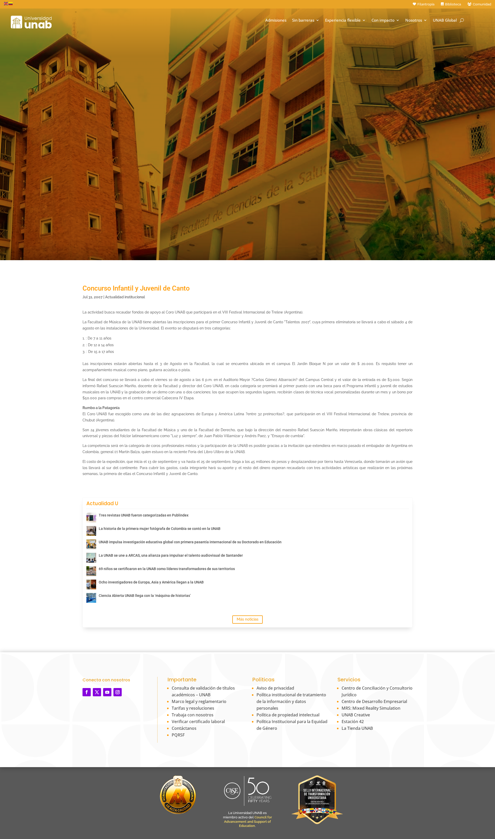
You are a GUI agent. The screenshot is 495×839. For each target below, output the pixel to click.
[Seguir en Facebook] (86, 692)
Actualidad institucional (125, 297)
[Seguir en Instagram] (117, 692)
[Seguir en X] (97, 692)
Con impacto (383, 20)
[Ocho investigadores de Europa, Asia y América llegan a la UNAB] (91, 584)
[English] (6, 3)
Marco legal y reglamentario (199, 701)
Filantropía (425, 4)
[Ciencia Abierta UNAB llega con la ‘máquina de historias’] (91, 598)
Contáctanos (184, 728)
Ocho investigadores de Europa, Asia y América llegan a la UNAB (151, 582)
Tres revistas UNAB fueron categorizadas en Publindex (143, 515)
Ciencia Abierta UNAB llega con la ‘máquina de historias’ (145, 596)
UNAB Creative (356, 715)
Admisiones (275, 20)
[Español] (11, 3)
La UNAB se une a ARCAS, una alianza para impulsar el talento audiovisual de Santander (171, 555)
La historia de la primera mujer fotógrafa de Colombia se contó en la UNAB (159, 529)
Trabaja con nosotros (192, 715)
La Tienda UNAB (357, 728)
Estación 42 (353, 721)
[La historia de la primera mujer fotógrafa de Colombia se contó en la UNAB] (91, 531)
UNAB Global (445, 20)
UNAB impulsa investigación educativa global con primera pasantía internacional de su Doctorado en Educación (190, 542)
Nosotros (413, 20)
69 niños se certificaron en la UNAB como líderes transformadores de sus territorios (167, 569)
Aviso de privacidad (275, 688)
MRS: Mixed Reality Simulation (371, 708)
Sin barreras (303, 20)
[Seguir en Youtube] (107, 692)
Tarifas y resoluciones (193, 708)
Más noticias (247, 619)
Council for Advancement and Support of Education (248, 821)
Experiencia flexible (343, 20)
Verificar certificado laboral (198, 721)
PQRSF (178, 735)
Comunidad (482, 4)
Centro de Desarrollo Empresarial (374, 701)
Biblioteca (453, 4)
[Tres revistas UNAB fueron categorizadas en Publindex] (91, 517)
